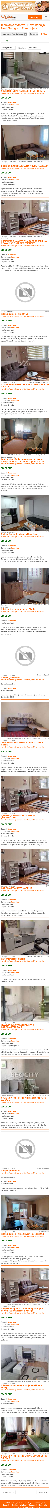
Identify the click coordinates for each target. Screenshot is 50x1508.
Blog (29, 1502)
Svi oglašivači (7, 48)
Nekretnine (5, 93)
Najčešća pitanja (11, 1502)
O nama (22, 1502)
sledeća (41, 1492)
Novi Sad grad (29, 93)
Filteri (44, 34)
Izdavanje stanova (16, 93)
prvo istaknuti (34, 48)
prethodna (9, 1492)
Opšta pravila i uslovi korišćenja (25, 1505)
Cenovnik (43, 1505)
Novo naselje (39, 93)
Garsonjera (34, 34)
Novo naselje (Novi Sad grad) (12, 34)
